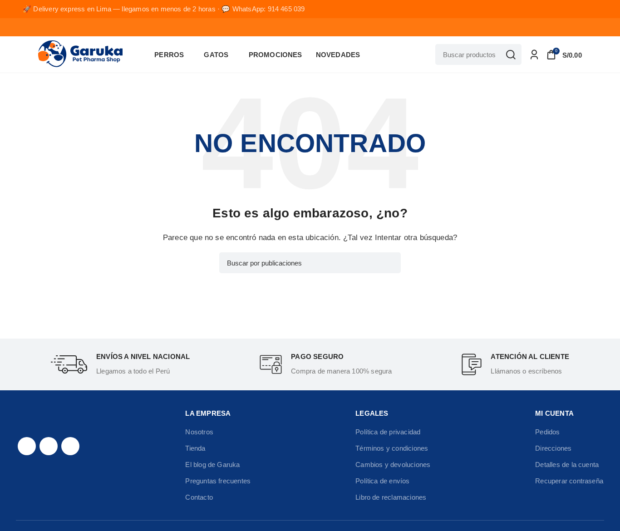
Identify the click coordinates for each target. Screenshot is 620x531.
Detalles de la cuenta (567, 464)
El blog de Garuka (212, 464)
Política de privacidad (387, 432)
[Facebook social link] (27, 446)
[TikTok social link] (70, 446)
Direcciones (553, 448)
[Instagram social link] (48, 446)
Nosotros (199, 432)
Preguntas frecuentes (218, 481)
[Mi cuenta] (534, 54)
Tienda (195, 448)
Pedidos (547, 432)
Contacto (199, 497)
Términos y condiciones (391, 448)
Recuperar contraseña (569, 481)
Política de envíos (382, 481)
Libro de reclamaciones (390, 497)
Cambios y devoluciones (392, 464)
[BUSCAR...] (511, 54)
